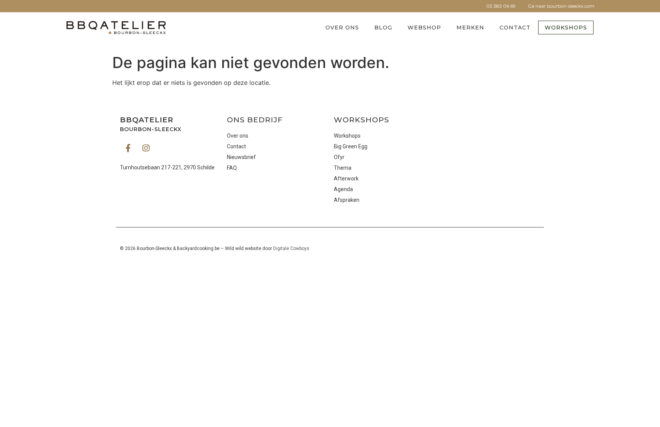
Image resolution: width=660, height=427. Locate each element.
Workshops (566, 27)
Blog (383, 27)
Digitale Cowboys (291, 248)
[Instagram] (146, 148)
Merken (470, 27)
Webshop (424, 27)
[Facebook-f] (128, 148)
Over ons (342, 27)
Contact (515, 27)
